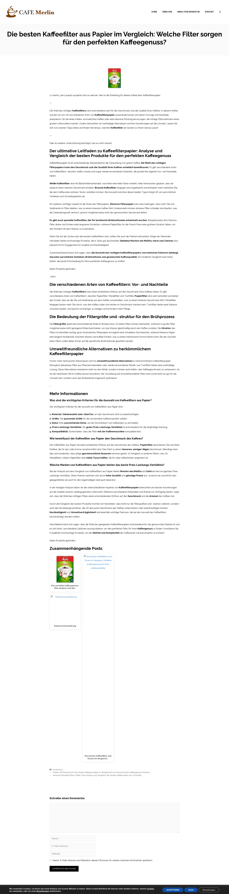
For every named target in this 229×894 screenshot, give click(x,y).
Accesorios (58, 769)
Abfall (191, 890)
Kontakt (209, 12)
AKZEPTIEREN (172, 890)
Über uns (167, 12)
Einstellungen (43, 891)
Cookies (150, 889)
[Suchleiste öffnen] (220, 12)
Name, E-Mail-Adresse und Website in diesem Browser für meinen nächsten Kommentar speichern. (102, 860)
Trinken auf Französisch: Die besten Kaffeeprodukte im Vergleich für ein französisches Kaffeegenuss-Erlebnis (101, 772)
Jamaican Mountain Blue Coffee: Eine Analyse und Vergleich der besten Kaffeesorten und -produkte (97, 775)
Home (154, 12)
